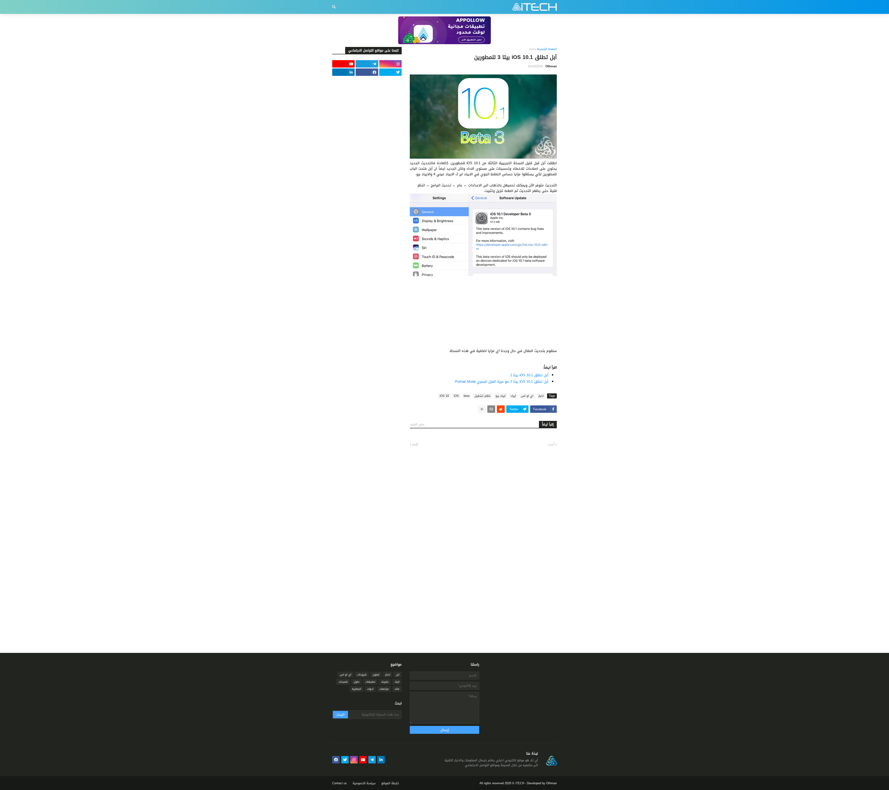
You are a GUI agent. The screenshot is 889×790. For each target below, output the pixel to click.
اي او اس (527, 395)
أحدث (551, 444)
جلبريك (385, 681)
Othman (551, 783)
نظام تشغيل (482, 395)
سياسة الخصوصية (364, 783)
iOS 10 (444, 395)
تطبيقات (370, 681)
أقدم (415, 444)
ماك (396, 688)
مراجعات (384, 688)
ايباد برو (500, 395)
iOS (456, 395)
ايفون (376, 674)
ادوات (370, 688)
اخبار (531, 49)
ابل (397, 674)
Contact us (339, 783)
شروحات (362, 674)
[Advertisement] (483, 315)
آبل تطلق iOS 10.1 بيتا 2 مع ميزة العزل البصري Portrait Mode (501, 381)
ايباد (513, 395)
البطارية (356, 688)
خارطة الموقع (390, 783)
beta (467, 395)
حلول (357, 681)
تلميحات (343, 681)
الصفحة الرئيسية (547, 49)
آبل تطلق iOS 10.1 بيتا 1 (529, 375)
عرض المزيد (417, 424)
